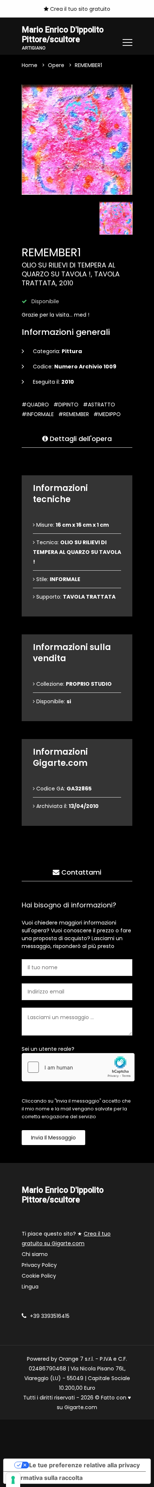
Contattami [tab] (80, 872)
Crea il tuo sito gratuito (79, 9)
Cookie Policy (39, 1276)
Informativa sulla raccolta (46, 1477)
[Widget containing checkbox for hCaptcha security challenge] (78, 1067)
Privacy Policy (39, 1265)
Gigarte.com (80, 1407)
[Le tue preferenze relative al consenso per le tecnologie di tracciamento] (13, 1480)
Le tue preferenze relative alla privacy (84, 1465)
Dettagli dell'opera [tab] (80, 438)
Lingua (30, 1286)
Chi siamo (35, 1254)
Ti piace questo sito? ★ (66, 1238)
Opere (56, 65)
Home (29, 65)
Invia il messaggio (53, 1137)
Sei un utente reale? (48, 1049)
